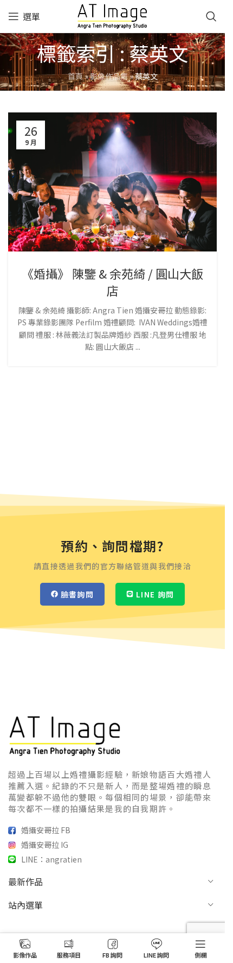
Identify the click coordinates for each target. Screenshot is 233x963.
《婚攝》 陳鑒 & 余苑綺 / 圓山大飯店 (112, 282)
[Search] (211, 16)
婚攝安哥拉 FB (45, 829)
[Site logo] (112, 15)
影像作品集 (109, 76)
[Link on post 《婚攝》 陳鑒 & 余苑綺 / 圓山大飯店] (112, 182)
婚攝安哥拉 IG (44, 844)
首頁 (75, 76)
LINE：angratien (51, 859)
